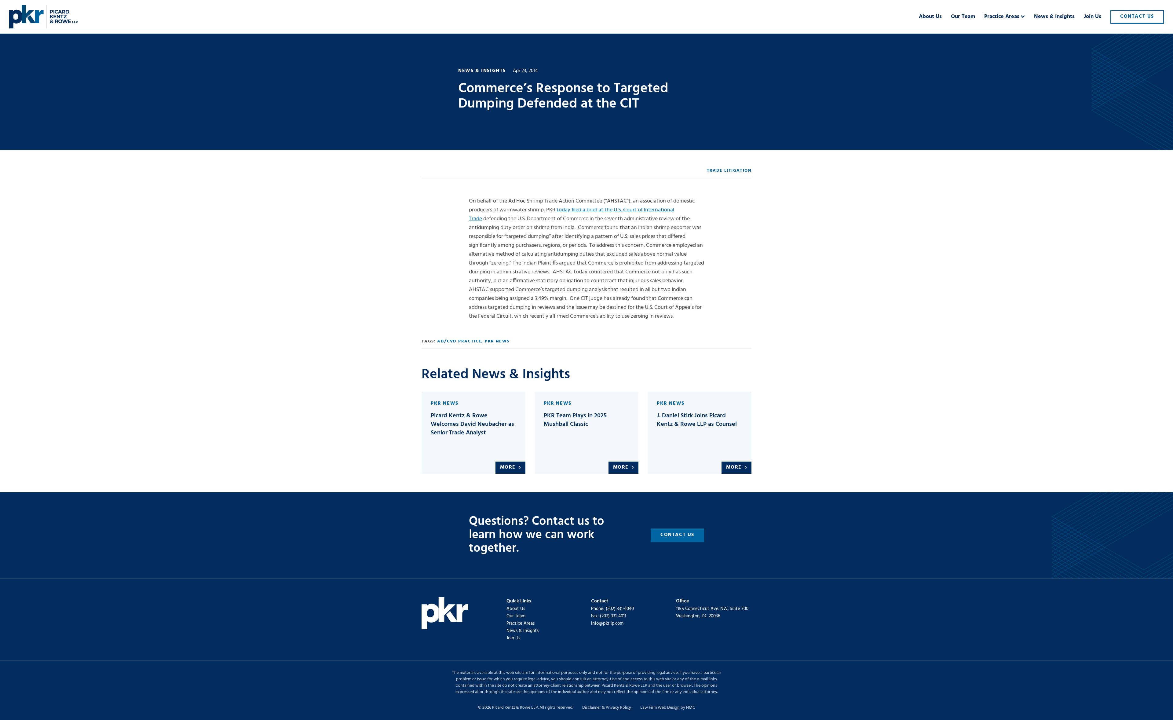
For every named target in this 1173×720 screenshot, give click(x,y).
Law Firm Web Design (660, 707)
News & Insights (522, 630)
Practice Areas (520, 623)
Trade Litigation (729, 170)
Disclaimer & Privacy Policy (606, 707)
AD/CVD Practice (459, 341)
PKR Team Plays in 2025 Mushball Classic (575, 420)
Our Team (515, 616)
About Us (515, 608)
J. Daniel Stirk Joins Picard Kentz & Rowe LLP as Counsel (697, 420)
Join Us (513, 638)
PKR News (497, 341)
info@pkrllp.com (607, 623)
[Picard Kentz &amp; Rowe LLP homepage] (43, 17)
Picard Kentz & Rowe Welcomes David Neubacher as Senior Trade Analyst (472, 424)
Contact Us (677, 535)
